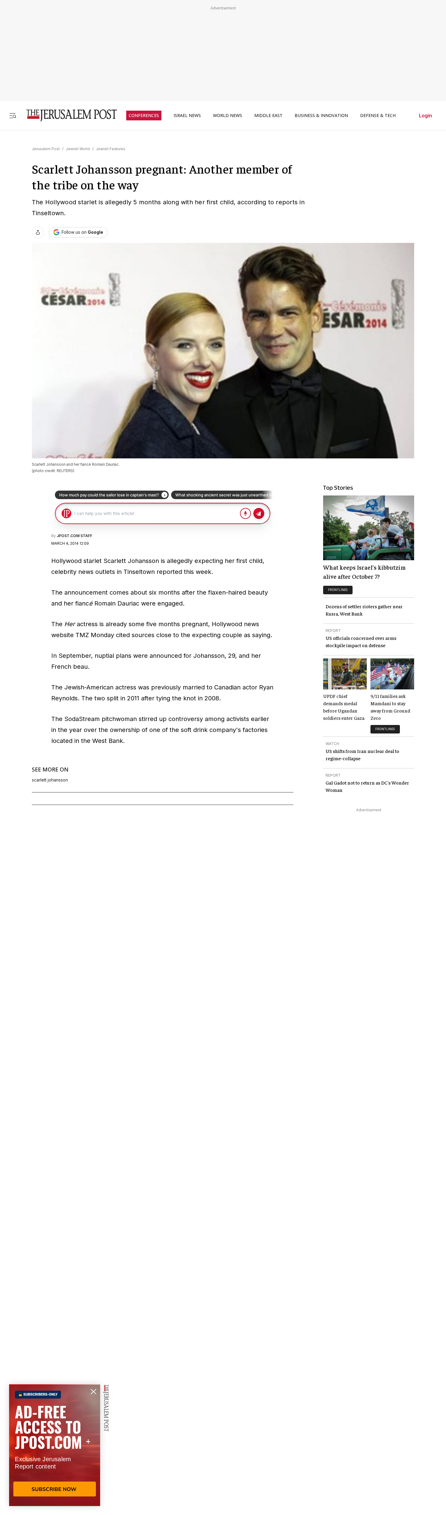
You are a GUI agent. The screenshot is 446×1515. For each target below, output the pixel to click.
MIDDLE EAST (268, 115)
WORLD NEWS (227, 115)
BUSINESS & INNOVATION (321, 115)
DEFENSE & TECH (378, 115)
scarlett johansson (50, 780)
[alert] (54, 1445)
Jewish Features (110, 149)
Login (425, 115)
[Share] (38, 232)
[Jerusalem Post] (67, 115)
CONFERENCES (144, 115)
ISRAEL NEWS (187, 115)
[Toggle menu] (12, 115)
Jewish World (78, 149)
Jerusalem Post (46, 149)
